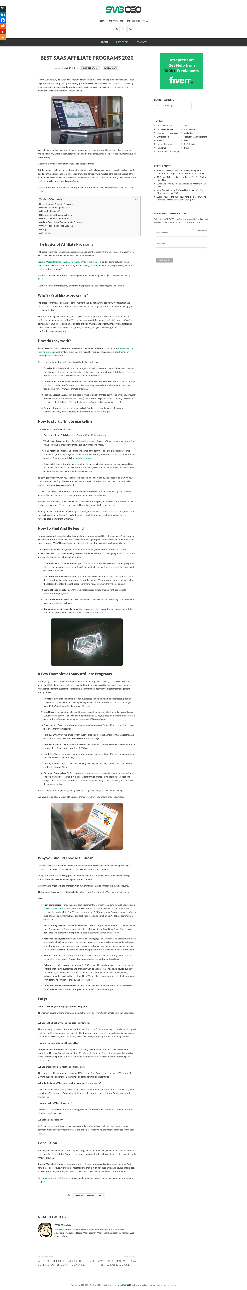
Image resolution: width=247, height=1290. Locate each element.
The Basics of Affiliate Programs (57, 203)
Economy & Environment (168, 133)
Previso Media (155, 1285)
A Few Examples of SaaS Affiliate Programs (62, 222)
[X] (3, 9)
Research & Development (195, 137)
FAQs (44, 229)
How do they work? (50, 211)
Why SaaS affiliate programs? (55, 207)
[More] (3, 37)
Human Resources (165, 144)
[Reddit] (3, 26)
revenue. (51, 351)
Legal (186, 125)
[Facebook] (3, 20)
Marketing (69, 68)
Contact (142, 42)
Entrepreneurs (164, 137)
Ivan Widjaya (110, 68)
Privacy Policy (169, 1285)
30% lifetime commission (57, 908)
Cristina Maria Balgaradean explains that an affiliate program (68, 261)
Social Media (189, 144)
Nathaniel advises (49, 1177)
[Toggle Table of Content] (134, 199)
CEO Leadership (164, 125)
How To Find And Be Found (54, 218)
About (104, 42)
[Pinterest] (3, 31)
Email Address (181, 233)
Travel (186, 148)
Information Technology (168, 151)
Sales (186, 140)
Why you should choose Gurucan (57, 225)
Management (190, 129)
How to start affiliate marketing (56, 214)
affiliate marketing (84, 1195)
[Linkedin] (3, 14)
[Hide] (1, 43)
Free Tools (122, 42)
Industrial (161, 148)
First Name (181, 244)
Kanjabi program (83, 458)
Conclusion (46, 233)
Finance (160, 140)
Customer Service (165, 129)
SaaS (101, 1195)
